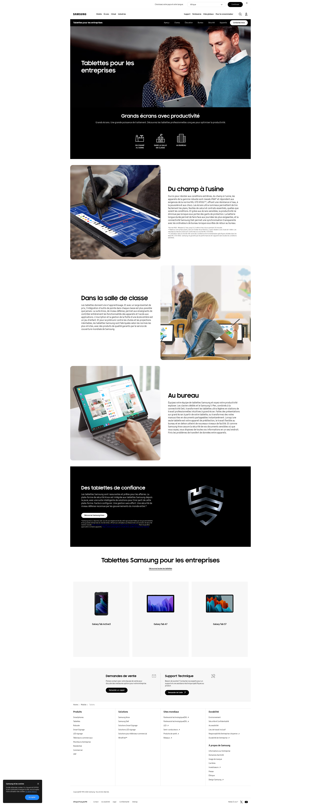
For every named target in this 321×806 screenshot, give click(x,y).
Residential (77, 746)
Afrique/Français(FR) (80, 802)
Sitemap (135, 802)
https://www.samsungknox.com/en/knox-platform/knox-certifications (115, 525)
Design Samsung (215, 780)
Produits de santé (170, 734)
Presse (211, 771)
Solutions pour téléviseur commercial (132, 734)
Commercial (78, 750)
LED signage (78, 734)
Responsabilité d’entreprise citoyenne (223, 734)
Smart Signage (79, 730)
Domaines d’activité (216, 755)
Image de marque (215, 759)
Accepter (32, 797)
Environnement (215, 717)
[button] (240, 14)
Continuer (235, 4)
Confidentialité (124, 802)
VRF (74, 754)
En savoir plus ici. (31, 791)
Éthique (212, 775)
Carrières (212, 763)
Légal (114, 802)
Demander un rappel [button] (117, 690)
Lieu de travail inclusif (217, 730)
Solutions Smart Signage (127, 725)
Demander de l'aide (175, 692)
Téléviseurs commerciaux (83, 738)
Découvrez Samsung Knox (94, 515)
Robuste (76, 725)
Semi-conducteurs (171, 730)
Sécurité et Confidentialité (219, 721)
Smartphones (78, 717)
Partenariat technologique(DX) (175, 717)
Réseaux (167, 738)
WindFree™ (122, 738)
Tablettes (76, 721)
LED (165, 725)
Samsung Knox (124, 717)
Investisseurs (214, 767)
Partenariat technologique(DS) (175, 721)
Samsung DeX (123, 721)
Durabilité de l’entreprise (218, 738)
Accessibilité (213, 725)
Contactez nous (239, 23)
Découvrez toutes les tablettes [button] (160, 569)
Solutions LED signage (127, 730)
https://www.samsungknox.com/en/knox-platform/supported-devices (125, 527)
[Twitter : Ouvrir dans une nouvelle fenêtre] (241, 801)
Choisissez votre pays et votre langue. (169, 4)
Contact (95, 802)
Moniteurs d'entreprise (82, 742)
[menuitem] (99, 14)
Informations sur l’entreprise (219, 751)
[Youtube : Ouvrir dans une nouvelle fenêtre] (246, 801)
